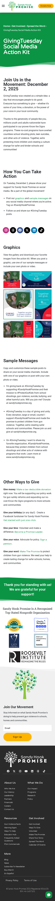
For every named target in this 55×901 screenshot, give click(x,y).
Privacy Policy (12, 880)
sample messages (38, 198)
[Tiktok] (41, 230)
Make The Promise (30, 551)
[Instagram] (6, 230)
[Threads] (13, 230)
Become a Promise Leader (29, 532)
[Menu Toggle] (3, 6)
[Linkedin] (34, 230)
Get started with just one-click (19, 520)
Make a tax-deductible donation (33, 489)
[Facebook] (20, 230)
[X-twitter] (27, 230)
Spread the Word (36, 26)
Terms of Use (30, 880)
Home (6, 26)
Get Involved (18, 26)
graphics (19, 198)
